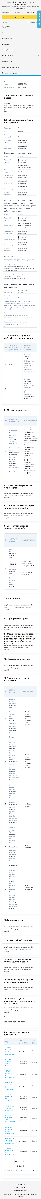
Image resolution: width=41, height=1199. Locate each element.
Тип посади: (6, 44)
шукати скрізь (34, 22)
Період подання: (7, 55)
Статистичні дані (32, 13)
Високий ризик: (7, 61)
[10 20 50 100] (20, 1162)
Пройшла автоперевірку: (10, 73)
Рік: (3, 32)
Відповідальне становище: (11, 67)
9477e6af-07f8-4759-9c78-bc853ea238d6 (10, 1141)
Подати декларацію (20, 17)
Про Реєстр (5, 13)
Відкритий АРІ (18, 13)
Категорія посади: (8, 50)
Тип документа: (7, 38)
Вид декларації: (7, 27)
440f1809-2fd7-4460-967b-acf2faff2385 (10, 1108)
